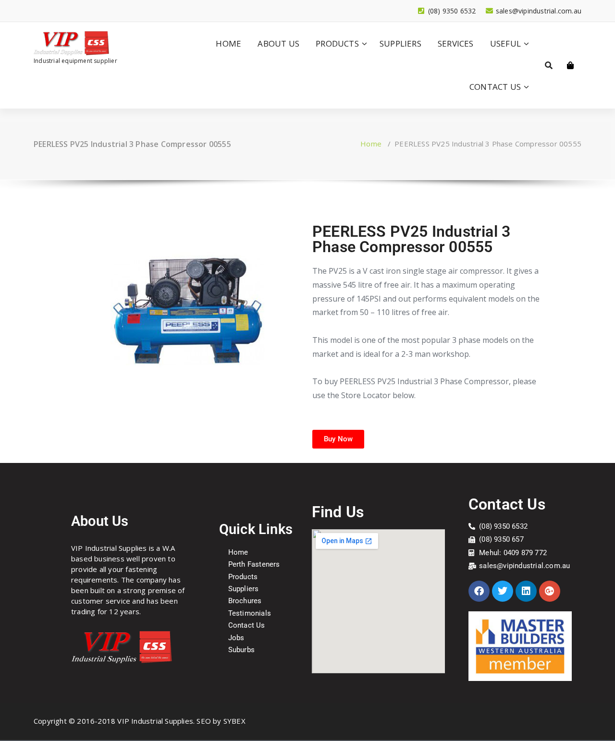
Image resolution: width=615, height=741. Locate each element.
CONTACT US (495, 86)
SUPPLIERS (400, 43)
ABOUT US (278, 43)
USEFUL (505, 43)
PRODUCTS (337, 43)
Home (370, 143)
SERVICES (456, 43)
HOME (228, 43)
